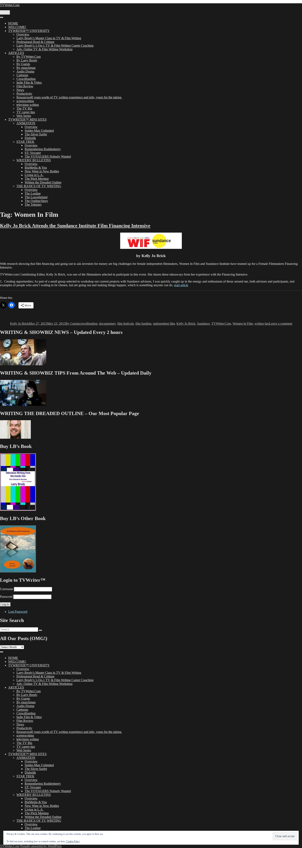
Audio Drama (25, 71)
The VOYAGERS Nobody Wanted (48, 156)
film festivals (125, 323)
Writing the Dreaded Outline (43, 182)
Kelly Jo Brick (19, 323)
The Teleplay (33, 204)
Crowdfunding (26, 79)
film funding (143, 323)
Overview (22, 34)
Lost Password (17, 611)
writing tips (262, 323)
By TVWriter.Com (28, 56)
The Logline (33, 193)
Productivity (24, 93)
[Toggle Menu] (1, 17)
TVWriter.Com (10, 5)
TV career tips (25, 112)
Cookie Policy (73, 841)
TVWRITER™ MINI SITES (27, 119)
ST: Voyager (33, 153)
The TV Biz (24, 108)
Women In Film (243, 323)
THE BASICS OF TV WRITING (38, 186)
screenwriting (25, 101)
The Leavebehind (36, 197)
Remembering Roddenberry (43, 149)
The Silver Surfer (36, 134)
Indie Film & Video (29, 82)
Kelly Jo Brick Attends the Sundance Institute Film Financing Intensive (75, 225)
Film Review (24, 86)
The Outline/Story (36, 201)
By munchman (26, 67)
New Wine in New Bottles (42, 171)
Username (6, 589)
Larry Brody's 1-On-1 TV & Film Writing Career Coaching (54, 45)
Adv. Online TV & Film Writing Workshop (44, 49)
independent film (164, 323)
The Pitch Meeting (37, 178)
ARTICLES (16, 53)
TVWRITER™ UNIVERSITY (29, 30)
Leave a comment (280, 323)
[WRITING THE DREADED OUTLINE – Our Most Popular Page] (15, 437)
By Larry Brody (26, 60)
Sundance (203, 323)
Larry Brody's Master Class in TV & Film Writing (48, 38)
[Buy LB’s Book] (18, 509)
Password (6, 596)
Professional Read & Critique (35, 42)
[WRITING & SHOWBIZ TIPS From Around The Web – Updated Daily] (23, 404)
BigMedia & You (36, 167)
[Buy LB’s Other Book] (18, 571)
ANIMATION (25, 123)
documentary (107, 323)
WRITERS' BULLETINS (33, 160)
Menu (5, 12)
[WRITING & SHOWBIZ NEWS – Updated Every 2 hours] (23, 364)
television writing (27, 104)
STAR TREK (25, 141)
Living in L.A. (34, 175)
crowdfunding (88, 323)
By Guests (23, 64)
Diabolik (30, 138)
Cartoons (22, 75)
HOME (13, 23)
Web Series (23, 116)
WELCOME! (17, 27)
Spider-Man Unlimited (39, 130)
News (20, 90)
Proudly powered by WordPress (41, 846)
